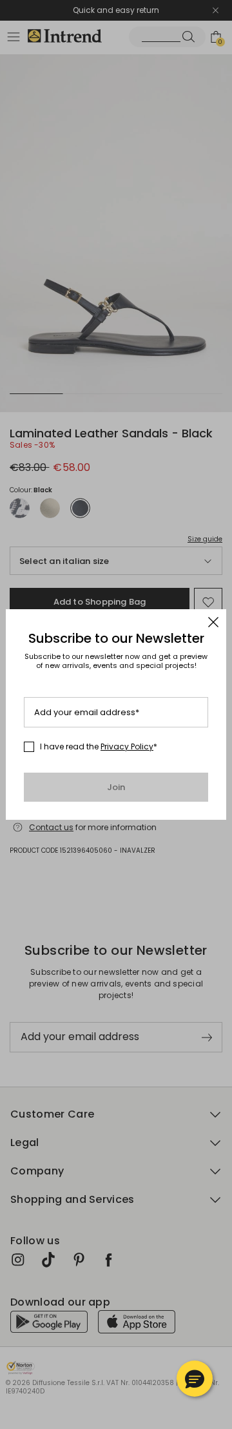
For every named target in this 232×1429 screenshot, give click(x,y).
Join (116, 787)
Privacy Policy (127, 746)
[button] (195, 1379)
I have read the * (98, 747)
